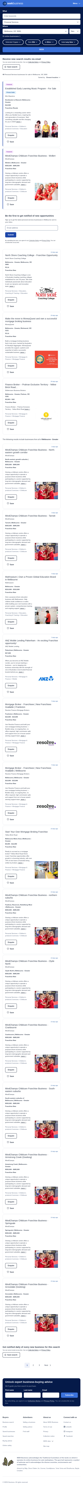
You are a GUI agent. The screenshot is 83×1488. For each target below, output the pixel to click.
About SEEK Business (50, 1422)
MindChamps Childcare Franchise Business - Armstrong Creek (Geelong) (26, 1155)
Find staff (26, 1431)
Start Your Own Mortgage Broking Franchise (26, 832)
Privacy (45, 1431)
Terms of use (47, 1427)
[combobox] (41, 16)
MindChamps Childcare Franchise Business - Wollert (30, 156)
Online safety (7, 1445)
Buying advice (7, 1441)
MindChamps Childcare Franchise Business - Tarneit (30, 516)
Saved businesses (9, 1431)
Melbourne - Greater (19, 163)
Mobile (14, 679)
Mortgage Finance (18, 359)
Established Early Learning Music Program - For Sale (30, 88)
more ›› (19, 122)
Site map (46, 1446)
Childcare (23, 191)
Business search (8, 1422)
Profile (5, 1427)
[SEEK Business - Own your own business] (13, 4)
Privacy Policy (46, 62)
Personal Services (11, 126)
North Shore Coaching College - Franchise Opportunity (31, 255)
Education (23, 129)
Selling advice (27, 1427)
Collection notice (48, 1436)
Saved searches (8, 1436)
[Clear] (65, 31)
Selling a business (29, 1422)
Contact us (67, 1422)
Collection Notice (33, 62)
